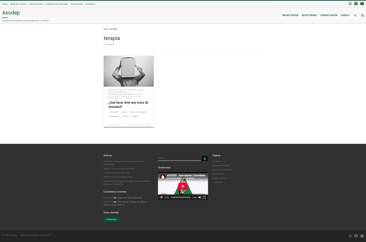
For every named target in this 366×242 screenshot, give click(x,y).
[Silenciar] (199, 197)
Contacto (216, 161)
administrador (116, 124)
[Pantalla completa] (204, 197)
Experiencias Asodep (221, 165)
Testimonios (217, 182)
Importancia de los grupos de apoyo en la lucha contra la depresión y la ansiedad (127, 182)
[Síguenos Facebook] (356, 3)
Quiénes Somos (218, 178)
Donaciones (112, 219)
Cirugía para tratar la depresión (116, 173)
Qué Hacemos (218, 174)
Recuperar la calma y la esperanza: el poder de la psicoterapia (124, 162)
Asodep (13, 235)
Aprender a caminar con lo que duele (119, 168)
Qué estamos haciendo (222, 170)
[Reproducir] (161, 197)
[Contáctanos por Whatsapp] (350, 3)
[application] (183, 186)
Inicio (106, 29)
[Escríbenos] (362, 3)
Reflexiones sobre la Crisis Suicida (118, 177)
